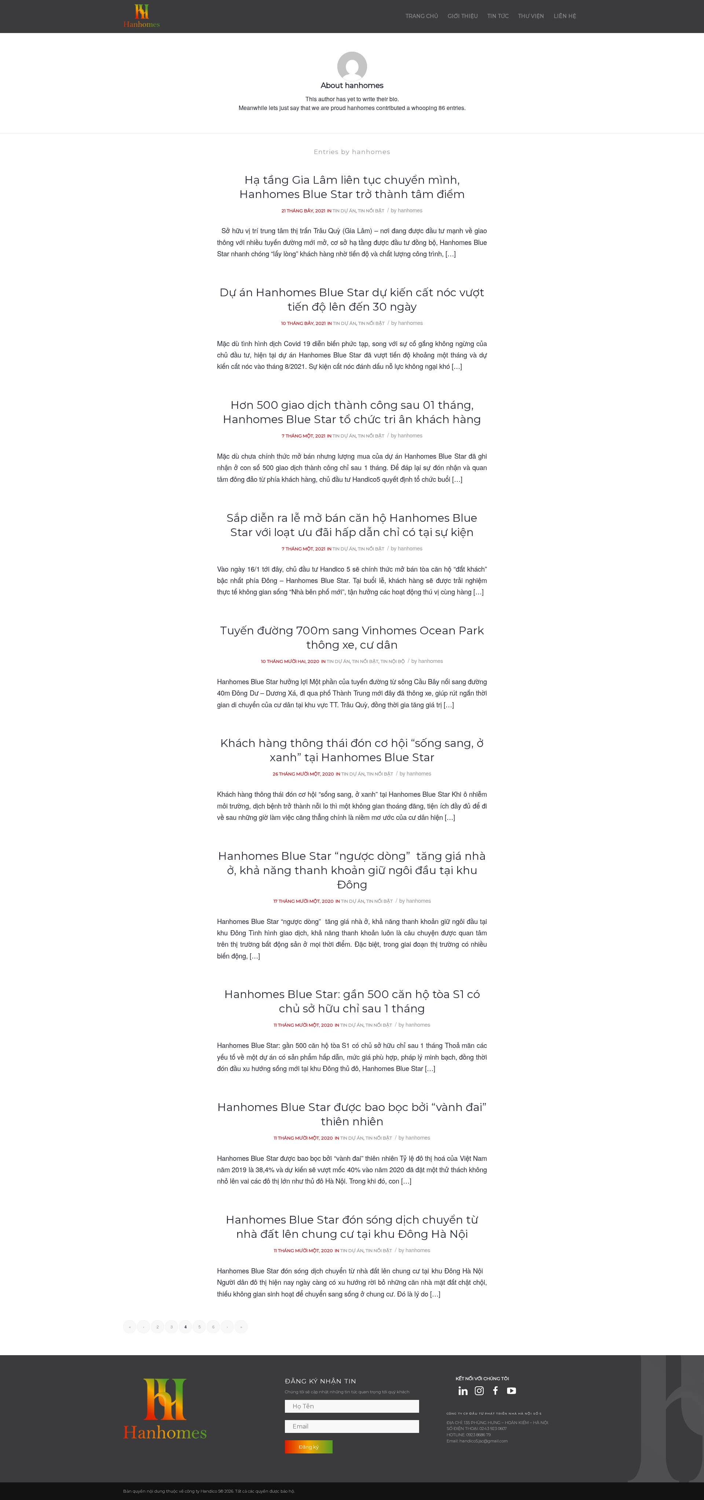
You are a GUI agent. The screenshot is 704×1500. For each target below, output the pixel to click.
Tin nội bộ (393, 661)
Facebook (495, 1390)
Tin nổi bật (371, 210)
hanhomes (410, 210)
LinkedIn (463, 1390)
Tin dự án (344, 210)
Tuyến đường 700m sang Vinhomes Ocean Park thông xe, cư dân (352, 638)
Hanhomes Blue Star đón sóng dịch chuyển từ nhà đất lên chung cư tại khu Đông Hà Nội (352, 1227)
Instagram (479, 1390)
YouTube (511, 1390)
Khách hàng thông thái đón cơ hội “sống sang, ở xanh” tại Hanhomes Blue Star (352, 750)
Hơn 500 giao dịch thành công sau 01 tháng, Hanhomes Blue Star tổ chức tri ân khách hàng (352, 412)
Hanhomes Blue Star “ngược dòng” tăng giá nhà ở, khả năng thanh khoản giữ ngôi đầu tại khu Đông (352, 870)
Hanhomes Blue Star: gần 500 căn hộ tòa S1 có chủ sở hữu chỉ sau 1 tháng (352, 1001)
